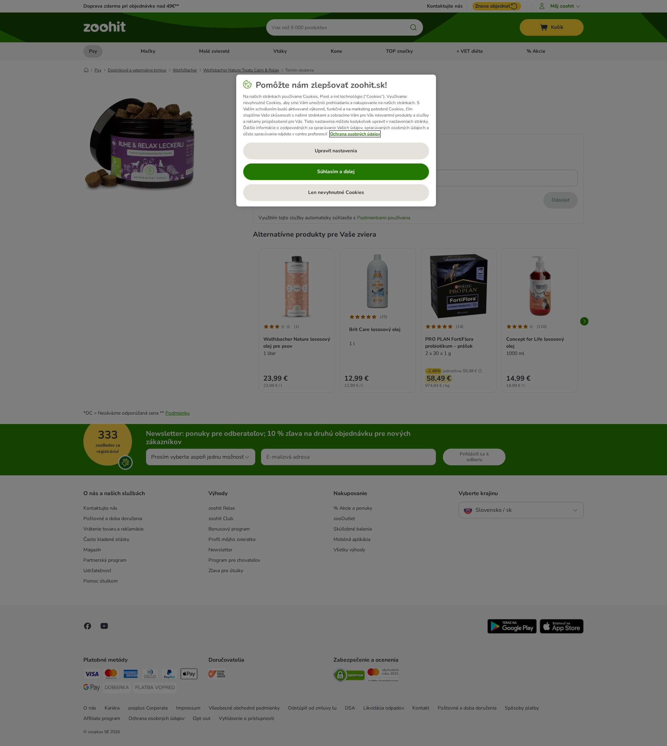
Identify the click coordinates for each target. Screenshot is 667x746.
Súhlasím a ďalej (336, 171)
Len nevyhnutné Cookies (336, 192)
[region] (336, 140)
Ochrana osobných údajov (355, 134)
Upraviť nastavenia (336, 150)
